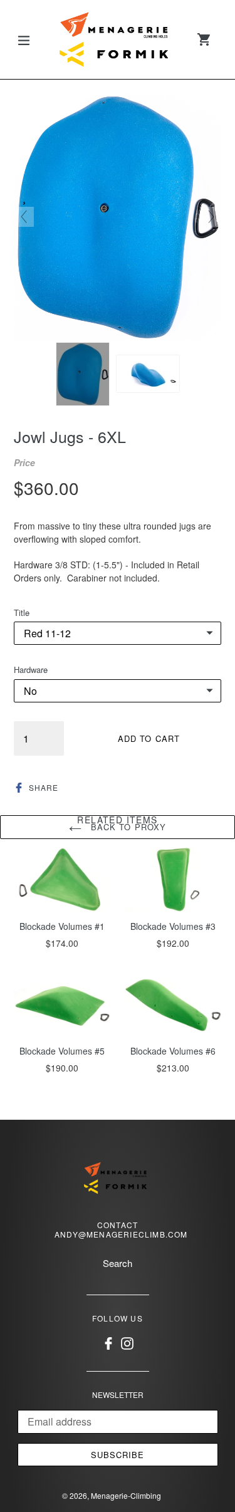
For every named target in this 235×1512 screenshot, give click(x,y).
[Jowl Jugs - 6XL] (82, 374)
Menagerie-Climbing (126, 1495)
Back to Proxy (127, 827)
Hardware (31, 669)
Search (117, 1263)
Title (21, 612)
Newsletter (118, 1394)
